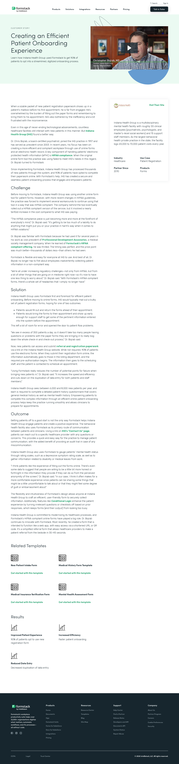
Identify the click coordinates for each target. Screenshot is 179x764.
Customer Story (20, 28)
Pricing (126, 9)
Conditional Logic (61, 501)
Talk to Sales (159, 9)
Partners (114, 9)
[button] (56, 9)
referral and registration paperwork (77, 346)
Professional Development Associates (64, 239)
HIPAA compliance (62, 155)
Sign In (165, 3)
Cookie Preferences (155, 722)
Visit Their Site (156, 104)
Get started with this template (27, 573)
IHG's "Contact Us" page (75, 431)
